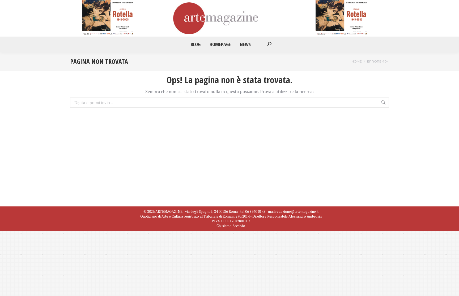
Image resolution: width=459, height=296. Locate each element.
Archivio (238, 225)
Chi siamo (224, 225)
